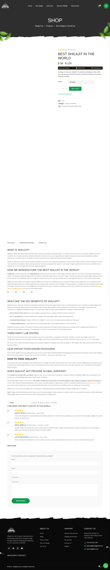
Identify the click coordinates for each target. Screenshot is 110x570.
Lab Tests (50, 6)
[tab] (11, 243)
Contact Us (67, 543)
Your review (15, 482)
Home (30, 6)
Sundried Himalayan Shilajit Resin (71, 106)
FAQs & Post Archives (71, 533)
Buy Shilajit (39, 6)
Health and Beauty (70, 103)
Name (14, 459)
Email (14, 468)
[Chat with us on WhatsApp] (105, 565)
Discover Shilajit (62, 6)
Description (11, 243)
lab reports (87, 339)
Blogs (41, 536)
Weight (60, 81)
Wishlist (66, 546)
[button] (65, 94)
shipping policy (92, 383)
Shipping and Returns (70, 536)
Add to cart (75, 88)
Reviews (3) (42, 243)
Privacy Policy (44, 540)
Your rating (15, 477)
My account (75, 6)
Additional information (27, 243)
